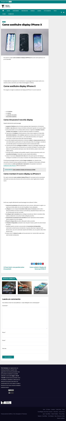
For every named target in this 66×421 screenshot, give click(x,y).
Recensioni (25, 10)
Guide (4, 14)
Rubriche (11, 14)
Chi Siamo (48, 409)
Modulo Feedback (54, 413)
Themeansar (24, 413)
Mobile (33, 10)
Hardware (16, 10)
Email (4, 340)
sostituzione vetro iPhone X (10, 165)
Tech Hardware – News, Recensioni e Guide (56, 416)
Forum (63, 409)
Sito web (4, 348)
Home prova (55, 411)
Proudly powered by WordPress (7, 413)
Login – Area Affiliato (46, 413)
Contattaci (53, 409)
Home (8, 10)
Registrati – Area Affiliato (42, 416)
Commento (5, 305)
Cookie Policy (58, 409)
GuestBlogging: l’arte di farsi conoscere (45, 411)
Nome (4, 332)
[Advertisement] (25, 71)
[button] (61, 12)
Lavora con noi (62, 411)
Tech (55, 10)
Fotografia (47, 10)
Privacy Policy (62, 413)
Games (39, 10)
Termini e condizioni (61, 418)
